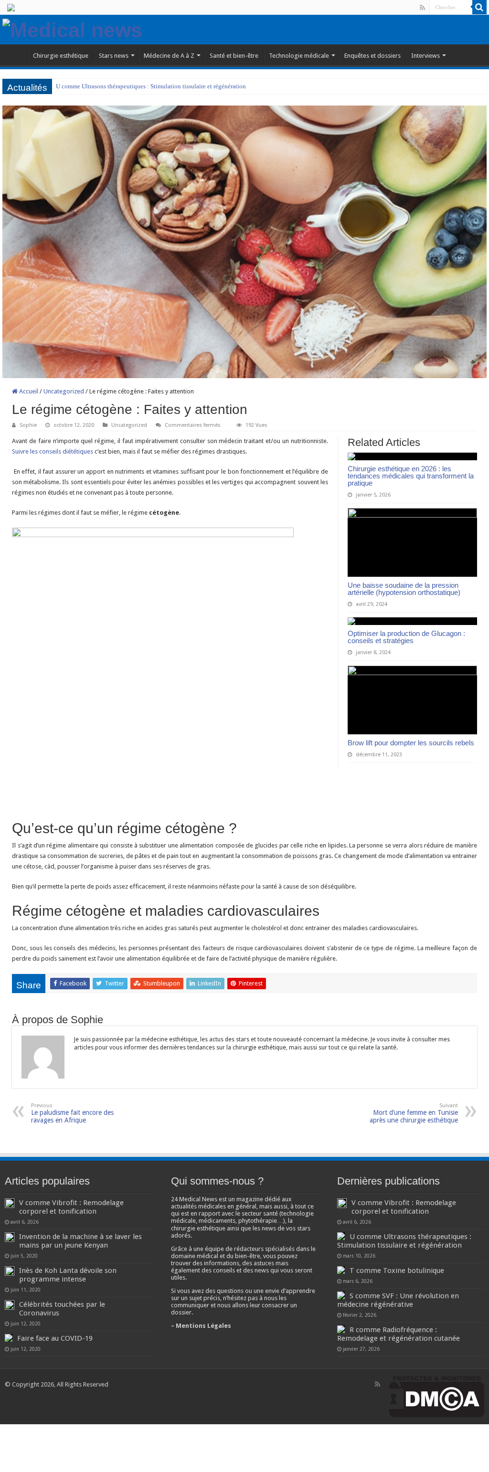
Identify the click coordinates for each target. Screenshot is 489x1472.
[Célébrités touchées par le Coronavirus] (9, 1305)
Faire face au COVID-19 (55, 1338)
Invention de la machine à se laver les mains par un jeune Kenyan (80, 1241)
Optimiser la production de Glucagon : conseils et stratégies (406, 637)
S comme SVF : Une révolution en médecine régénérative (398, 1300)
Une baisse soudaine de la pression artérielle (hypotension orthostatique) (404, 588)
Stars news (113, 55)
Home (14, 54)
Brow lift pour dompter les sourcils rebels (411, 743)
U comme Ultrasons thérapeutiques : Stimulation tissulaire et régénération (151, 86)
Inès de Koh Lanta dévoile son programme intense (68, 1274)
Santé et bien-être (234, 55)
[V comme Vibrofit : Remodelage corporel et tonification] (9, 1203)
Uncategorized (63, 391)
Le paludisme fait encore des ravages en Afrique (72, 1113)
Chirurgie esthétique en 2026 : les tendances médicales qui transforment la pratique (411, 476)
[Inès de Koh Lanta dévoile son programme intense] (9, 1271)
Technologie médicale (299, 55)
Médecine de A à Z (169, 55)
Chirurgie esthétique (60, 55)
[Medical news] (72, 28)
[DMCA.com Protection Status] (436, 1395)
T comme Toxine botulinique (397, 1270)
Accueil (28, 391)
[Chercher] (479, 7)
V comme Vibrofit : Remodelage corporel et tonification (71, 1207)
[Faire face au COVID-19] (8, 1338)
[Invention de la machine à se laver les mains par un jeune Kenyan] (9, 1237)
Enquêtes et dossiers (372, 55)
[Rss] (422, 7)
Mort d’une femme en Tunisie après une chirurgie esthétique (414, 1113)
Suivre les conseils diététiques (52, 451)
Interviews (425, 55)
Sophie (28, 425)
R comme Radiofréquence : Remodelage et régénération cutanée (398, 1334)
